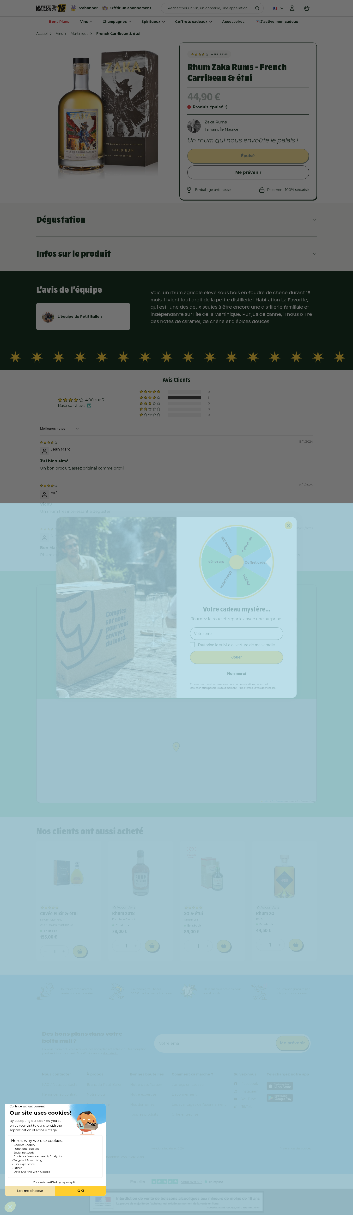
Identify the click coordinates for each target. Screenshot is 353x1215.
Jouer (236, 657)
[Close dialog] (288, 525)
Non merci (236, 673)
